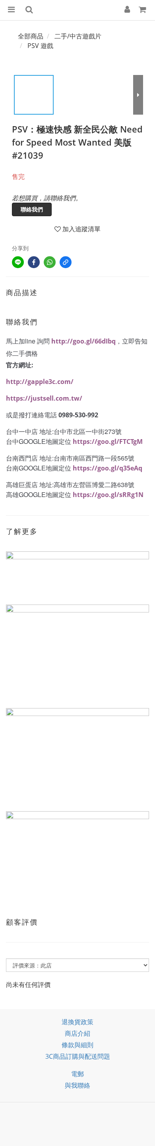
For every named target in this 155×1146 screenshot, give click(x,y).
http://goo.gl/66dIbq (83, 341)
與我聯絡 (77, 1085)
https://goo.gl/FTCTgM (108, 441)
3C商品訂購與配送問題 (77, 1056)
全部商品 (30, 36)
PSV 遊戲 (40, 45)
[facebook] (34, 262)
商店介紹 (77, 1033)
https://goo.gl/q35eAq (107, 468)
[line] (18, 262)
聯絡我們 (32, 209)
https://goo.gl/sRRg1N (108, 494)
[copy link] (66, 262)
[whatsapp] (50, 262)
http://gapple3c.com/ (40, 381)
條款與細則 (77, 1044)
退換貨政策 (77, 1021)
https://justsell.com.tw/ (44, 398)
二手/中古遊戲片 (77, 36)
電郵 (77, 1073)
